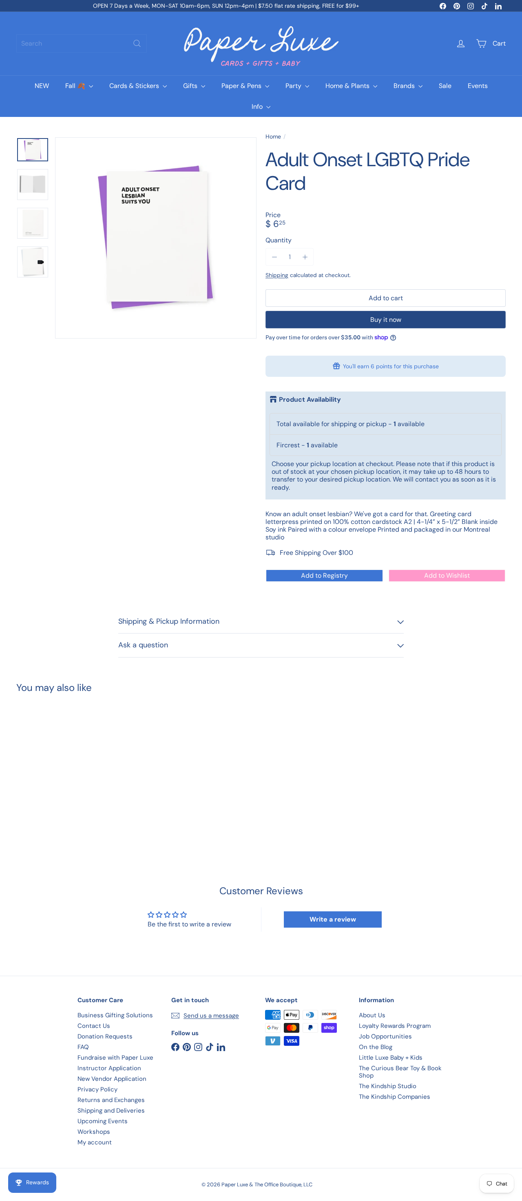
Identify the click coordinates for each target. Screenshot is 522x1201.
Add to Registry (324, 575)
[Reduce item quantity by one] (274, 257)
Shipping (276, 275)
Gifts (191, 85)
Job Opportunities (385, 1036)
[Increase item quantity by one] (305, 257)
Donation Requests (105, 1036)
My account (94, 1142)
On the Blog (375, 1047)
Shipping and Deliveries (111, 1110)
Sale (445, 85)
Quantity (278, 240)
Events (478, 85)
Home (273, 136)
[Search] (137, 43)
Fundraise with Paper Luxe (115, 1058)
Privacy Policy (97, 1089)
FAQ (83, 1047)
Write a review (333, 919)
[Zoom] (155, 238)
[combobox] (81, 43)
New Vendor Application (111, 1079)
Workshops (93, 1132)
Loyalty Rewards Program (395, 1026)
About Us (372, 1015)
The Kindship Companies (394, 1097)
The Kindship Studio (387, 1086)
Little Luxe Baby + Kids (390, 1058)
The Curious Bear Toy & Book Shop (400, 1072)
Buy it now (385, 319)
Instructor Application (109, 1068)
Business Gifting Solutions (115, 1015)
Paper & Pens (242, 85)
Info (258, 106)
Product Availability (310, 400)
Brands (405, 85)
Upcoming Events (102, 1121)
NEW (42, 85)
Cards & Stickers (135, 85)
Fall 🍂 (76, 85)
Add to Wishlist (447, 575)
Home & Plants (348, 85)
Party (294, 85)
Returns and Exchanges (111, 1100)
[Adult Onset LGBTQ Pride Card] (53, 765)
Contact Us (93, 1026)
